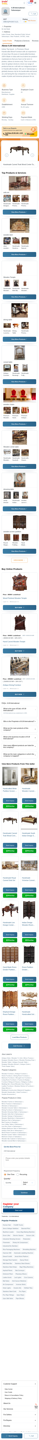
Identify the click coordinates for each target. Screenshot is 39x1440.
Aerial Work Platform (21, 1256)
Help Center (9, 1389)
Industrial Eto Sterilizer (10, 1246)
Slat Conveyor (19, 1270)
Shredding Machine (29, 1249)
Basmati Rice (25, 1228)
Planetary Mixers (21, 1274)
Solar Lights (7, 1288)
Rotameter (26, 1239)
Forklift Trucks (18, 1225)
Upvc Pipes (20, 1295)
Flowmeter (6, 1242)
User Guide (8, 1392)
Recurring (23, 1174)
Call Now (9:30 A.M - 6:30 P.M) (14, 134)
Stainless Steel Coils (9, 1291)
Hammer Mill (7, 1253)
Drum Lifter (6, 1235)
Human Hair (7, 1225)
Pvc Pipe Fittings (8, 1295)
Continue (24, 1192)
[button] (33, 13)
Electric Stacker (18, 1235)
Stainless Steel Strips (10, 1267)
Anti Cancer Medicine (19, 1281)
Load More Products (19, 1037)
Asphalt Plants (7, 1270)
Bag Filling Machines (26, 1267)
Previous (6, 155)
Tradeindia (5, 1216)
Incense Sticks (21, 1284)
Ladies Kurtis (7, 1277)
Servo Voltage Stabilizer (11, 1228)
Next (32, 155)
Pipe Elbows (20, 1298)
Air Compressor (8, 1284)
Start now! (18, 1210)
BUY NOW (18, 607)
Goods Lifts (17, 1288)
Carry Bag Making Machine (26, 1232)
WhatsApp (30, 134)
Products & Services (22, 41)
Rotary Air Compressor (20, 1242)
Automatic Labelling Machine (23, 1253)
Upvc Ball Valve (8, 1298)
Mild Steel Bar (7, 1263)
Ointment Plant (8, 1274)
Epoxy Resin (24, 1260)
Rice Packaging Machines (11, 1249)
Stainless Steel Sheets (22, 1263)
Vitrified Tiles (28, 1288)
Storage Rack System (10, 1260)
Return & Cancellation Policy (14, 1395)
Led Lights (17, 1277)
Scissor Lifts (30, 1235)
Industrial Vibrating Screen (11, 1239)
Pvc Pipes (22, 1291)
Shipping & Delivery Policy (13, 1398)
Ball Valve (6, 1281)
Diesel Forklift (7, 1256)
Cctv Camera (28, 1277)
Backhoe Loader (8, 1232)
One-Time (10, 1174)
